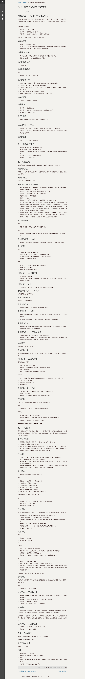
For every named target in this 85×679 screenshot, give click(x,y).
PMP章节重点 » (63, 671)
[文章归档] (2, 11)
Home (19, 2)
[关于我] (2, 19)
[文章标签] (2, 15)
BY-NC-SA (47, 667)
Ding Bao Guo (63, 667)
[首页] (2, 1)
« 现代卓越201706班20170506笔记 (27, 671)
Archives (24, 2)
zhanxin (55, 676)
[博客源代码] (2, 22)
